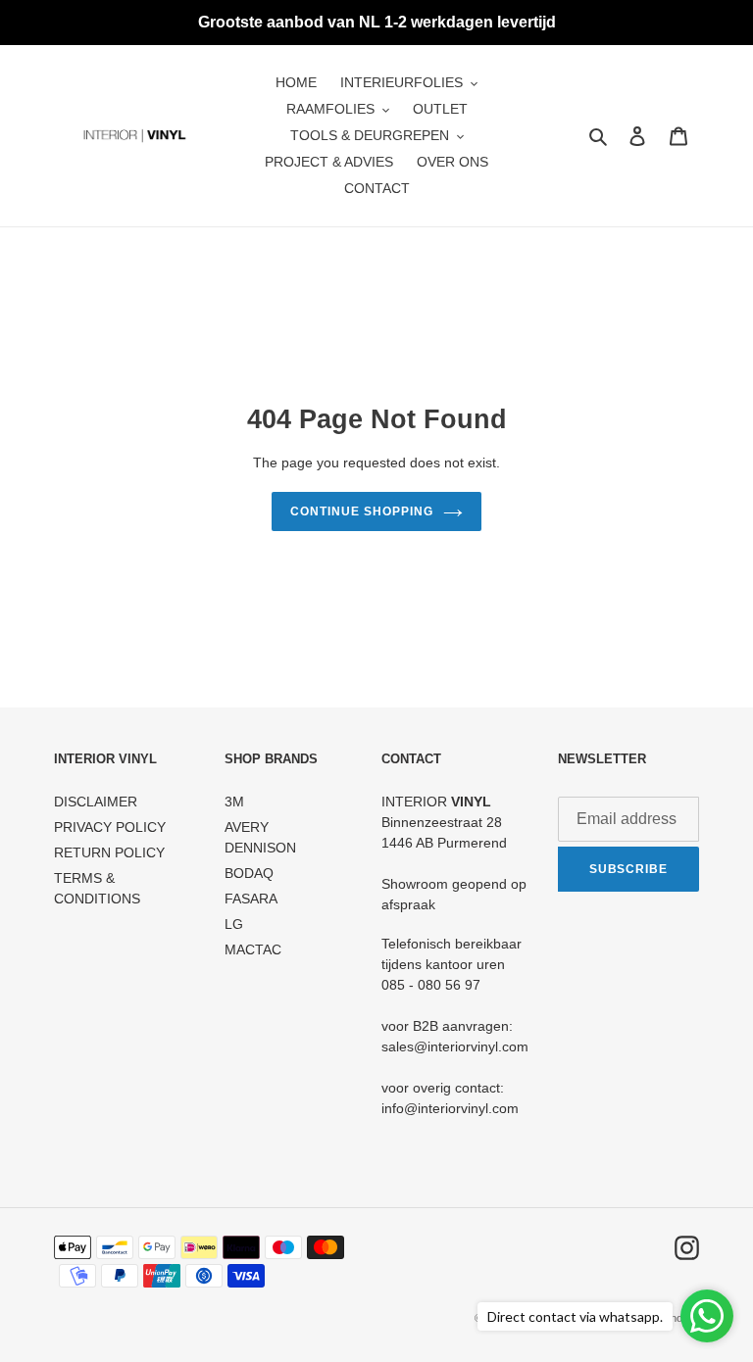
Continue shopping (361, 511)
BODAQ (249, 873)
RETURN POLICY (109, 852)
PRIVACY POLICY (110, 827)
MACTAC (253, 949)
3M (234, 801)
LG (234, 924)
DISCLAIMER (95, 801)
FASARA (251, 898)
